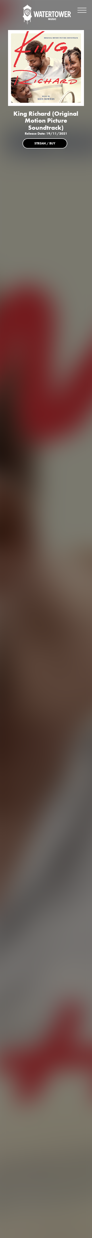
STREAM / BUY (44, 143)
